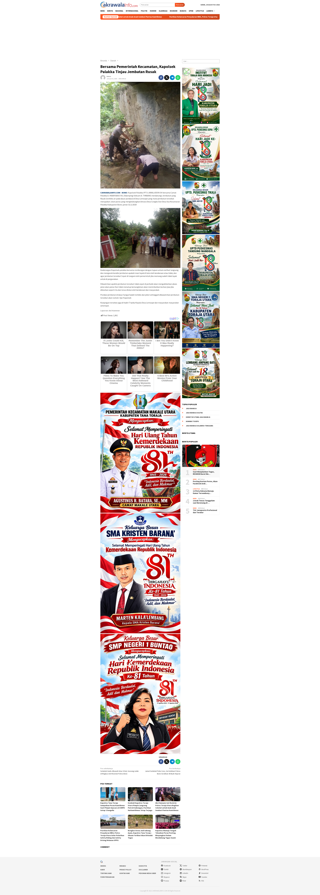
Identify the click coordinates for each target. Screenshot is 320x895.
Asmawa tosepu (192, 421)
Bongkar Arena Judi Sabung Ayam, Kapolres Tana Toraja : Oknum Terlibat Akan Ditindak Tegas (140, 834)
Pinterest (204, 866)
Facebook (167, 866)
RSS (202, 881)
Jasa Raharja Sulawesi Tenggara (199, 426)
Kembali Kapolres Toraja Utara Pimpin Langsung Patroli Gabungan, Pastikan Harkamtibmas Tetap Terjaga (140, 806)
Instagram (167, 873)
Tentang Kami (106, 873)
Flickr (184, 881)
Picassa (166, 881)
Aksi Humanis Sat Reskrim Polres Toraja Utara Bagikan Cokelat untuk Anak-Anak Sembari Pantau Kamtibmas (167, 806)
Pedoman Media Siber (147, 873)
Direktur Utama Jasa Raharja (198, 417)
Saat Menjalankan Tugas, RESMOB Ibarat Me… (203, 473)
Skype (184, 877)
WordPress (204, 869)
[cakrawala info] (119, 4)
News (195, 470)
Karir (102, 870)
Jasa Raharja (191, 408)
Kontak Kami (125, 873)
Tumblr (166, 869)
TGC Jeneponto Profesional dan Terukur (205, 511)
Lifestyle (196, 489)
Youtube (204, 877)
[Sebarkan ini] (161, 77)
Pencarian (180, 5)
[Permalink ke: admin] (102, 77)
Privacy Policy (125, 870)
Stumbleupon (187, 869)
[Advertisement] (160, 38)
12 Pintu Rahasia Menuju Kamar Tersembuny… (203, 492)
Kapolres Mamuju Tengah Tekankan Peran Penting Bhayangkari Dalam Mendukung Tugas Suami (165, 834)
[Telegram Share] (172, 77)
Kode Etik (143, 866)
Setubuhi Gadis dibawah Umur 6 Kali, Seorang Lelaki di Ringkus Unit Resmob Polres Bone (119, 771)
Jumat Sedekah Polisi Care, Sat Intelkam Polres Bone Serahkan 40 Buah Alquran (162, 771)
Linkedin (185, 873)
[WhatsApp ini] (177, 77)
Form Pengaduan (107, 877)
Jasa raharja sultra (194, 413)
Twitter (184, 866)
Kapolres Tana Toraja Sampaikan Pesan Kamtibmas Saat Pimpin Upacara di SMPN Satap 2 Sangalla (112, 806)
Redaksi (123, 866)
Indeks (103, 866)
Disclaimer (143, 870)
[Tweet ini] (166, 77)
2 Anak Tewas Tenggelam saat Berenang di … (204, 502)
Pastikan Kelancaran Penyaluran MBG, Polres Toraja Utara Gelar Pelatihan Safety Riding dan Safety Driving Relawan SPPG (132, 17)
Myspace (167, 877)
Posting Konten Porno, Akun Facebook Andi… (205, 482)
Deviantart (204, 873)
